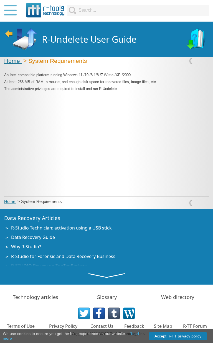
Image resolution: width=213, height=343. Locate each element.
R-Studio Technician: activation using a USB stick (61, 228)
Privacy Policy (63, 326)
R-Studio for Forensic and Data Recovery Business (63, 256)
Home (13, 61)
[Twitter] (84, 313)
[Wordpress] (129, 313)
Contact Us (101, 326)
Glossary (107, 297)
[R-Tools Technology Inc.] (45, 10)
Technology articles (35, 297)
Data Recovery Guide (33, 237)
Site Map (163, 326)
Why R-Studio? (26, 247)
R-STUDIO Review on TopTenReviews (49, 266)
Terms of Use (21, 326)
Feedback (134, 326)
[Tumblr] (114, 313)
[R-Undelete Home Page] (20, 39)
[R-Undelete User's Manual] (196, 39)
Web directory (177, 297)
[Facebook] (99, 313)
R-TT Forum (195, 326)
